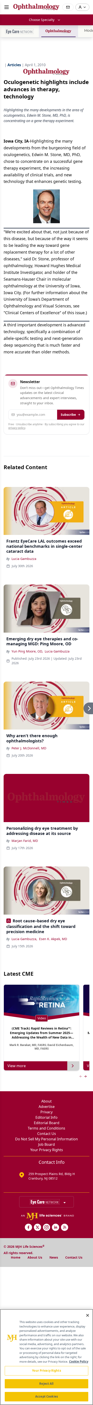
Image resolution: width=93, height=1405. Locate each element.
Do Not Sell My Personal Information (46, 1139)
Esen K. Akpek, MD (53, 939)
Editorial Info (46, 1117)
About (46, 1101)
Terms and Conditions (46, 1128)
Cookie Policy (78, 1362)
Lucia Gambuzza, (24, 939)
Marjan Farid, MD (25, 841)
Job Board (46, 1144)
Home (15, 1257)
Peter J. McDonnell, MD (29, 748)
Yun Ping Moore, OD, (27, 651)
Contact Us (46, 1133)
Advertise (47, 1106)
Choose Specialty (41, 20)
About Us (35, 1257)
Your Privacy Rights (46, 1149)
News (53, 1257)
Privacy (46, 1111)
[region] (46, 1357)
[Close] (88, 1315)
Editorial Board (46, 1122)
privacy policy (16, 428)
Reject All (46, 1384)
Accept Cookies (46, 1396)
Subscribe (68, 414)
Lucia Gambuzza (24, 559)
